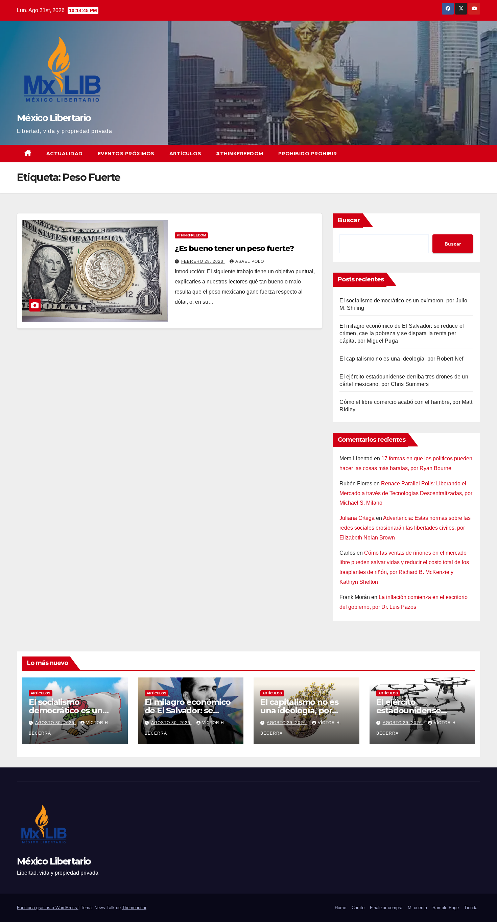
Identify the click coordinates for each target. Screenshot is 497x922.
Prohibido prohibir (307, 154)
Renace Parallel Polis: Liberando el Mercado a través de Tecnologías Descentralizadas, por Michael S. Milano (405, 493)
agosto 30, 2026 (55, 722)
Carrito (358, 907)
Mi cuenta (417, 907)
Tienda (470, 907)
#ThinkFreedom (239, 154)
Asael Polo (249, 261)
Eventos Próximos (126, 154)
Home (340, 907)
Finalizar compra (386, 907)
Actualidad (64, 154)
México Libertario (54, 117)
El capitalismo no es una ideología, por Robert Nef (401, 359)
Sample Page (445, 907)
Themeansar (134, 907)
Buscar (349, 220)
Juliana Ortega (357, 518)
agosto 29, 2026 (287, 722)
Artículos (185, 154)
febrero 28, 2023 (203, 261)
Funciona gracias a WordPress (47, 907)
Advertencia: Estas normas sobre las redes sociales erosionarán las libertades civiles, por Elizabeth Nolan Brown (405, 527)
